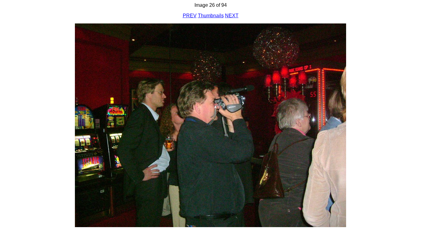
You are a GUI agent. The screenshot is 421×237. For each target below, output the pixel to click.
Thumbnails (211, 15)
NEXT (232, 15)
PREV (190, 15)
